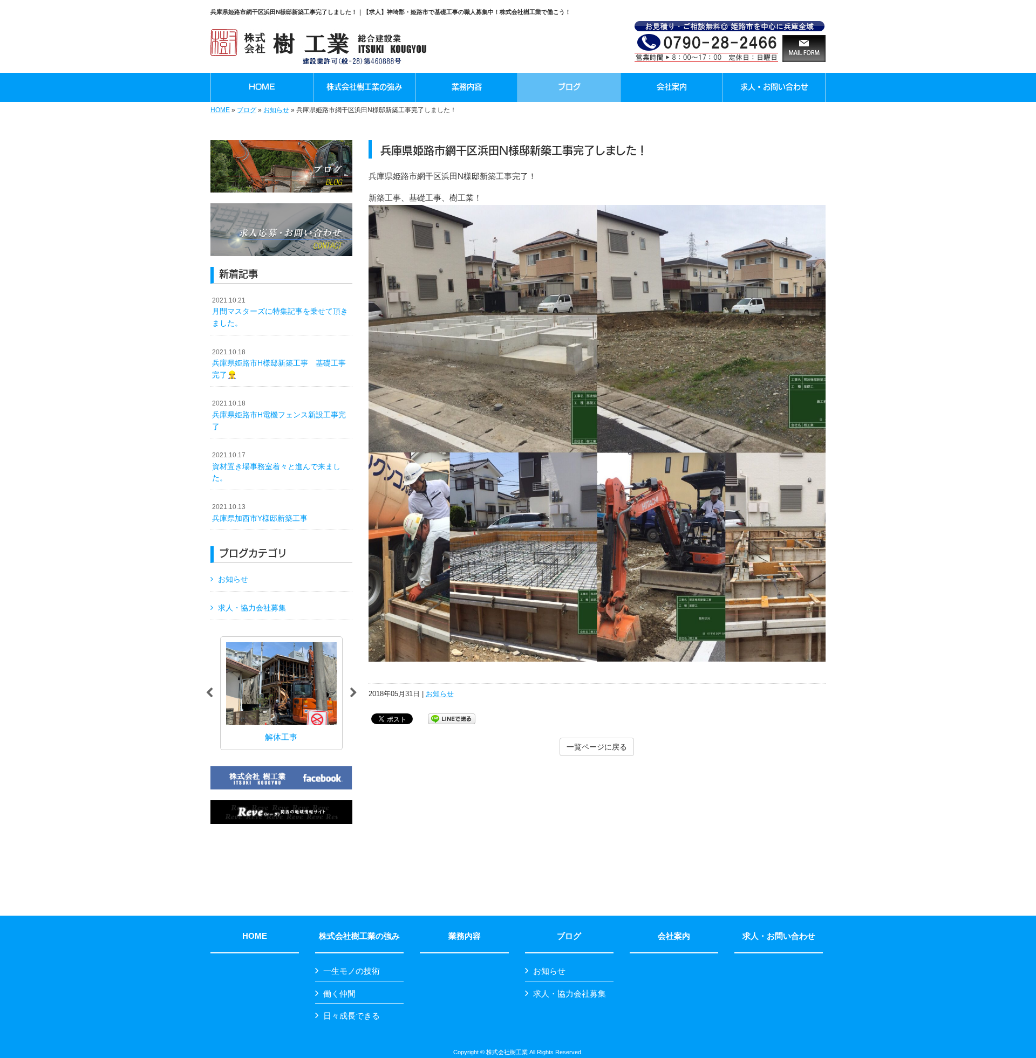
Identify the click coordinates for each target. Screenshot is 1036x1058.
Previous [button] (209, 693)
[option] (335, 693)
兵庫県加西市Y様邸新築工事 (260, 513)
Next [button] (353, 693)
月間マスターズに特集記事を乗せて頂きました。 (280, 312)
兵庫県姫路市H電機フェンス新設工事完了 (279, 415)
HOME (220, 110)
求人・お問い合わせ (778, 936)
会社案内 (674, 936)
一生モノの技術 (351, 970)
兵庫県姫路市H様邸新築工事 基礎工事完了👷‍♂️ (279, 363)
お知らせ (276, 110)
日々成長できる (351, 1015)
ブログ (246, 110)
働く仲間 (339, 993)
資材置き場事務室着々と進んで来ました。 (276, 466)
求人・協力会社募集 (252, 607)
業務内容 (464, 936)
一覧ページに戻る (597, 747)
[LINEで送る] (451, 718)
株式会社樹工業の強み (359, 936)
